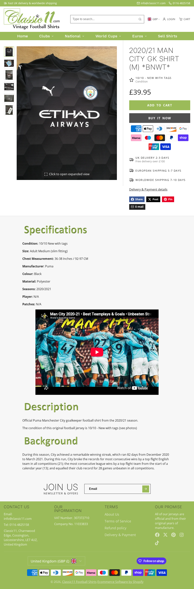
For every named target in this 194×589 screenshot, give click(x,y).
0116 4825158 (181, 3)
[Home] (32, 19)
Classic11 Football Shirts (79, 582)
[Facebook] (157, 534)
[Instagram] (182, 534)
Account (169, 19)
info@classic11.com (153, 3)
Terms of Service (118, 521)
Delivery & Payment (120, 534)
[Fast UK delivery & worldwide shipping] (30, 3)
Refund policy (115, 528)
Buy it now (159, 118)
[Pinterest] (173, 534)
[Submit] (145, 488)
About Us (112, 514)
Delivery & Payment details (148, 189)
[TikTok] (157, 543)
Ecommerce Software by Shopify (120, 582)
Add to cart (159, 105)
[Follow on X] (165, 534)
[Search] (140, 19)
